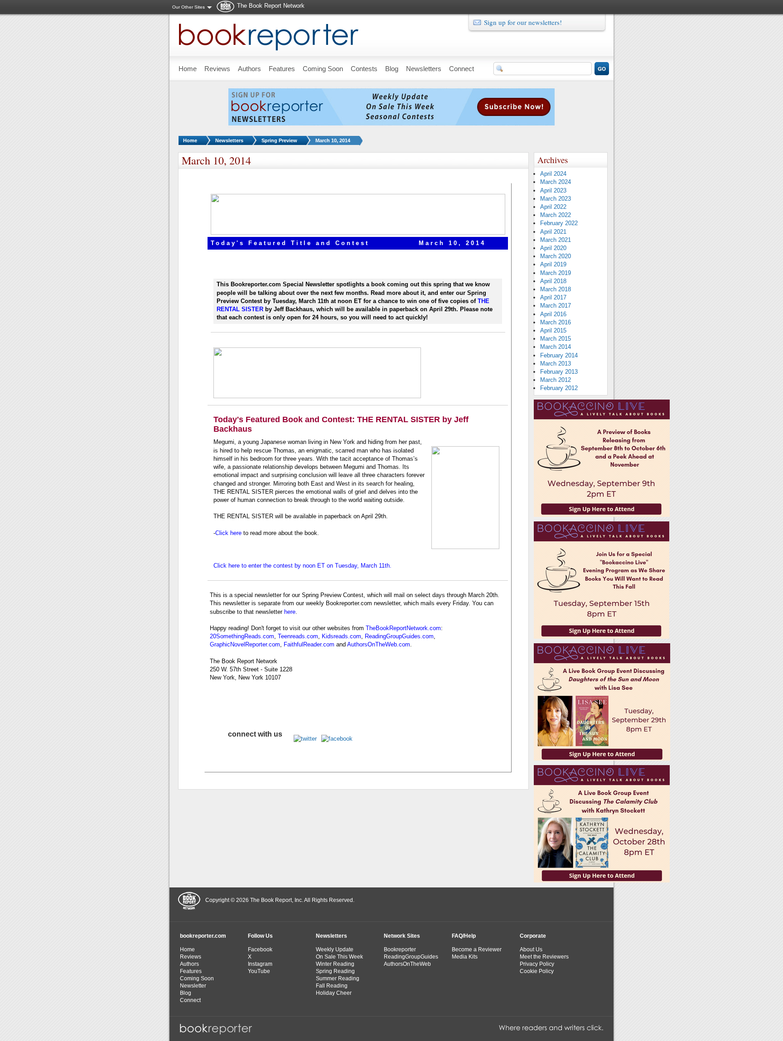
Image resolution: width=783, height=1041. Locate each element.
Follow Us (260, 936)
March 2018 (555, 289)
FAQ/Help (464, 936)
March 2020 (555, 256)
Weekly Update (334, 949)
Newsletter (193, 985)
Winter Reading (335, 964)
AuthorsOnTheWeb (407, 964)
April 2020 (553, 248)
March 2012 (555, 379)
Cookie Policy (537, 971)
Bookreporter (400, 949)
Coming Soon (197, 978)
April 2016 (553, 314)
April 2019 (553, 264)
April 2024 (553, 173)
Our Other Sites (188, 7)
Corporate (533, 936)
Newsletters (229, 140)
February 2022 (559, 223)
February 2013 (559, 371)
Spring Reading (335, 971)
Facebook (260, 949)
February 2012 (559, 388)
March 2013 (555, 363)
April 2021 (553, 231)
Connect (190, 1000)
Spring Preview (279, 140)
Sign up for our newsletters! (523, 22)
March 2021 (555, 239)
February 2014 (559, 355)
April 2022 (553, 206)
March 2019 (555, 273)
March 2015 (555, 338)
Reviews (190, 956)
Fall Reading (332, 985)
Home (190, 140)
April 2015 (553, 330)
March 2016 (555, 322)
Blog (185, 993)
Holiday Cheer (334, 993)
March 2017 (555, 305)
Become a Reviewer (477, 949)
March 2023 (555, 198)
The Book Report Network (270, 5)
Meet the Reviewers (544, 956)
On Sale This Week (339, 956)
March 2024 (555, 181)
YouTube (259, 971)
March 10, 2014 (332, 140)
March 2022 (555, 215)
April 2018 (553, 281)
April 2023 (553, 190)
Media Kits (465, 956)
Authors (189, 964)
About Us (531, 949)
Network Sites (402, 936)
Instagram (260, 964)
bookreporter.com (203, 936)
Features (191, 971)
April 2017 (553, 297)
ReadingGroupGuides (411, 956)
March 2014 (555, 346)
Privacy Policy (537, 964)
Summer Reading (337, 978)
